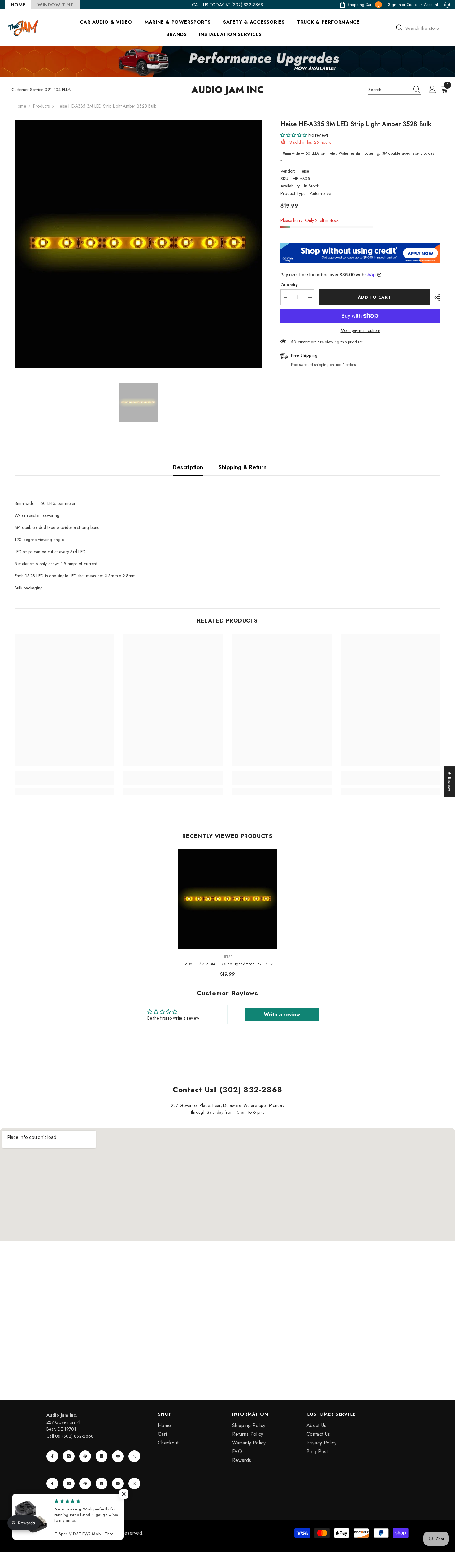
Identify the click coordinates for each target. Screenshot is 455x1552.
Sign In (394, 4)
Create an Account (422, 4)
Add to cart (374, 297)
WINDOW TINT (55, 4)
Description (188, 467)
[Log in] (432, 89)
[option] (138, 244)
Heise (304, 171)
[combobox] (421, 28)
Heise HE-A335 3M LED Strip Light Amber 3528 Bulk (227, 964)
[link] (64, 781)
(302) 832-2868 (247, 5)
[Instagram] (69, 1456)
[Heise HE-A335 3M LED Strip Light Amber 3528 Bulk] (227, 899)
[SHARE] (435, 297)
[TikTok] (101, 1456)
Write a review (282, 1014)
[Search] (421, 28)
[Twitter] (134, 1456)
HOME (18, 4)
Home (20, 106)
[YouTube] (118, 1456)
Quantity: (289, 285)
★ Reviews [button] (450, 781)
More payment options (360, 330)
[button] (293, 135)
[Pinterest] (85, 1456)
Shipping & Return (242, 467)
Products (41, 106)
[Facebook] (52, 1456)
